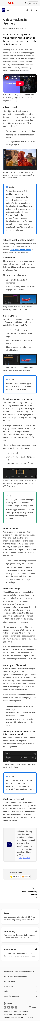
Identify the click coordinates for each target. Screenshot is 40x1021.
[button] (25, 3)
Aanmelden (33, 3)
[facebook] (5, 1007)
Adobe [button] (6, 991)
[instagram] (8, 1007)
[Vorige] (11, 895)
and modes (20, 249)
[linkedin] (16, 1007)
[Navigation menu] (3, 3)
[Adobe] (11, 3)
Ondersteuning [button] (8, 986)
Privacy (27, 1011)
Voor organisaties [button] (9, 981)
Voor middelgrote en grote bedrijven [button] (15, 976)
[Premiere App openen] (37, 10)
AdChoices (32, 1017)
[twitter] (12, 1007)
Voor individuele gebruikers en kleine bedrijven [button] (19, 971)
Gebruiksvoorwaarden (10, 1014)
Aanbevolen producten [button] (11, 996)
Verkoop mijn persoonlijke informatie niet (15, 1017)
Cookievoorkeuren (22, 1014)
